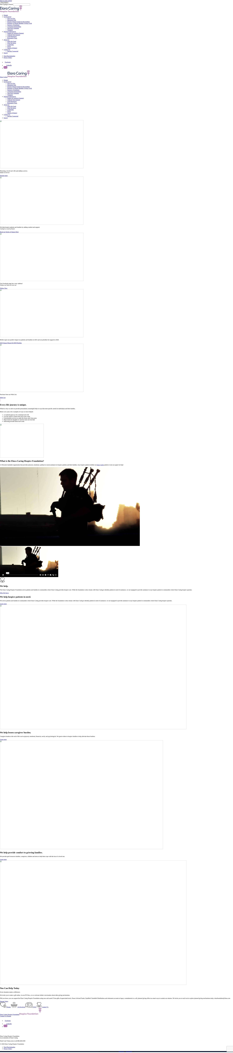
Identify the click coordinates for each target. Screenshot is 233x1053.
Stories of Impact (12, 48)
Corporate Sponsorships (14, 26)
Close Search (4, 2)
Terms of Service (129, 1051)
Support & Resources (10, 31)
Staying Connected (12, 51)
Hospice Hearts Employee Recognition (18, 22)
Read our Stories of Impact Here (9, 232)
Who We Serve (11, 43)
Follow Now (3, 288)
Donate (6, 15)
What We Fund (11, 41)
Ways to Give (11, 18)
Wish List (2, 397)
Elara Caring (100, 465)
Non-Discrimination (9, 56)
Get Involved (7, 17)
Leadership (10, 44)
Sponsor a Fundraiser (13, 25)
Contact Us (7, 49)
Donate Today (4, 1001)
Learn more (3, 604)
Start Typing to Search (6, 4)
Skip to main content (6, 1)
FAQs (9, 46)
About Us (6, 40)
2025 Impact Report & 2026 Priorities (11, 343)
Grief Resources (12, 36)
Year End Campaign (13, 28)
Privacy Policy (8, 57)
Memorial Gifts (11, 20)
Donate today (4, 175)
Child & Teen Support (13, 35)
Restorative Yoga (12, 38)
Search (6, 53)
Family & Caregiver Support (15, 33)
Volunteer (10, 30)
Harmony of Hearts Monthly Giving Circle (19, 23)
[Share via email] (5, 68)
